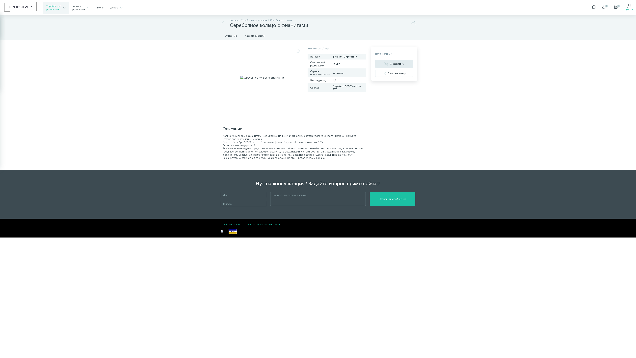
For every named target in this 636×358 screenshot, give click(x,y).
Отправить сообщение (392, 199)
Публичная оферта (231, 224)
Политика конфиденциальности (263, 224)
